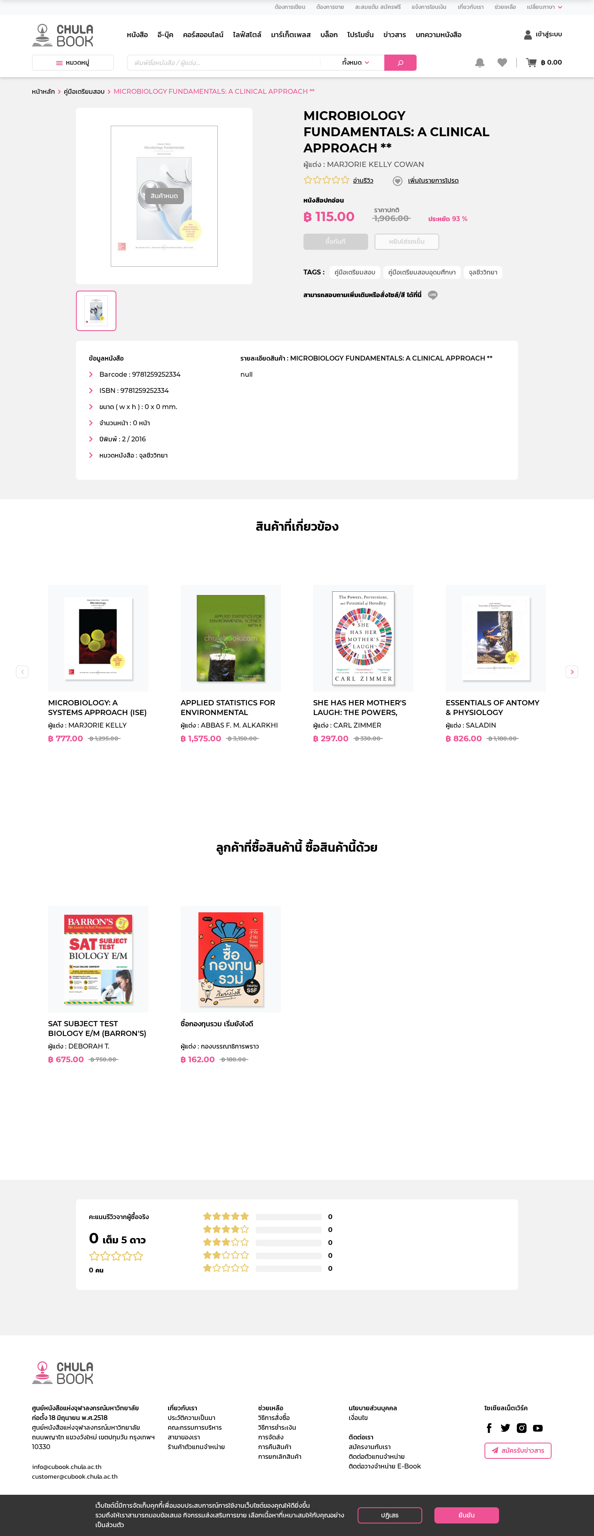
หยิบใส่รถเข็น (407, 241)
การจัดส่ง (271, 1437)
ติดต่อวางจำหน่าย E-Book (385, 1466)
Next (571, 671)
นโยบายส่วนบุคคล (373, 1408)
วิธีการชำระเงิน (277, 1427)
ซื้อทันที (335, 241)
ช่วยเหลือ (270, 1408)
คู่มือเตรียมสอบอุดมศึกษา (422, 272)
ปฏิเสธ (389, 1515)
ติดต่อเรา (361, 1437)
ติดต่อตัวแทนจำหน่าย (377, 1456)
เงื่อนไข (358, 1418)
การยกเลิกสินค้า (279, 1456)
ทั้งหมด (352, 62)
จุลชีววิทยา (483, 272)
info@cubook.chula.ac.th (66, 1466)
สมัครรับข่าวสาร (522, 1450)
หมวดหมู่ (77, 62)
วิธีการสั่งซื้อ (274, 1418)
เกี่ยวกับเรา (182, 1408)
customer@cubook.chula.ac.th (75, 1476)
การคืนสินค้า (274, 1447)
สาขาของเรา (184, 1437)
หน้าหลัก (43, 91)
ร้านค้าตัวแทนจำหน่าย (196, 1447)
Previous (22, 671)
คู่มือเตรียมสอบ (355, 272)
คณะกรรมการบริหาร (195, 1427)
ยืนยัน (467, 1515)
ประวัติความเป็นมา (191, 1418)
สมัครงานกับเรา (370, 1447)
